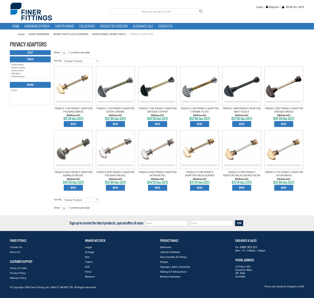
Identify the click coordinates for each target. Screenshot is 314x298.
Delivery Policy (18, 277)
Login (259, 7)
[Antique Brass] (30, 64)
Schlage (89, 252)
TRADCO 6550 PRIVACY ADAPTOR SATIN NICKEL (158, 173)
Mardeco (90, 276)
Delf (87, 266)
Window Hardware (170, 276)
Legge (88, 247)
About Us (15, 252)
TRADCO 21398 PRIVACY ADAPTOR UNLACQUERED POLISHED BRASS (199, 175)
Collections (87, 26)
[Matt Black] (30, 73)
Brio (87, 257)
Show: (57, 52)
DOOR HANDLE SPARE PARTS (109, 34)
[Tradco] (30, 90)
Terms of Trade (18, 268)
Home (15, 26)
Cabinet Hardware (170, 252)
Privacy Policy (18, 273)
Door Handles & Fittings (173, 257)
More (73, 124)
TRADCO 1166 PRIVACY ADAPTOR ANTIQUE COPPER (158, 110)
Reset (30, 52)
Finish (30, 59)
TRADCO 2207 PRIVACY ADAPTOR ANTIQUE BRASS (284, 110)
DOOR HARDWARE (39, 34)
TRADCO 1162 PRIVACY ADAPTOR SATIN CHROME (115, 110)
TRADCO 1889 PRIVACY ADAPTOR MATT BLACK (242, 110)
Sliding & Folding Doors (173, 271)
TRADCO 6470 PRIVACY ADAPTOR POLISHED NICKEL (115, 173)
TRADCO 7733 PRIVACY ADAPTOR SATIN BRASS (284, 173)
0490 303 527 (248, 247)
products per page (80, 52)
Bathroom (165, 247)
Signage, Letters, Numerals (175, 266)
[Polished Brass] (30, 76)
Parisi (88, 271)
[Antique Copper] (30, 67)
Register (274, 6)
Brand (30, 85)
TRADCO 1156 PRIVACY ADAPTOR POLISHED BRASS (73, 110)
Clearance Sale (143, 26)
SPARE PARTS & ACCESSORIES (70, 34)
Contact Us (165, 26)
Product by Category (114, 26)
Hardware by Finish (37, 26)
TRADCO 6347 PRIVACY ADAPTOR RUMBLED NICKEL (73, 173)
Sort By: (58, 60)
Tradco (89, 261)
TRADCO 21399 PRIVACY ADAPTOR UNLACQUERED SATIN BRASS (241, 175)
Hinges (164, 261)
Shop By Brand (64, 26)
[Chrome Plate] (30, 70)
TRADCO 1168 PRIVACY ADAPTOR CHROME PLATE (200, 110)
